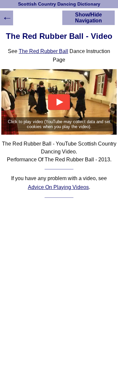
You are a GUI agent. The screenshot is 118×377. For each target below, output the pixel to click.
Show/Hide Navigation (88, 17)
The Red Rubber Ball (43, 51)
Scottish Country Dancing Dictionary (59, 4)
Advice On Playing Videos (58, 187)
